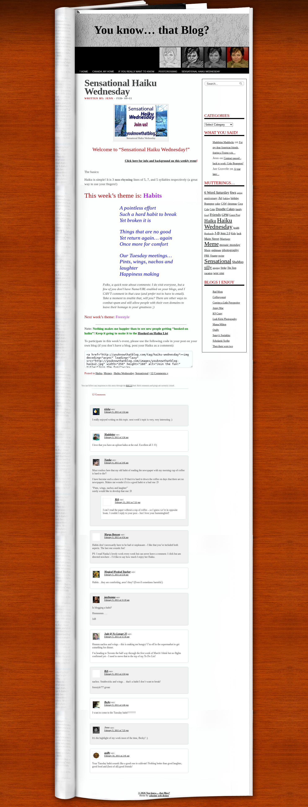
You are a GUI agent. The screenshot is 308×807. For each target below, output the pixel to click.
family (239, 209)
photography (230, 250)
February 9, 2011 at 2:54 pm (116, 674)
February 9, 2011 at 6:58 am (116, 574)
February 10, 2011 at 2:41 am (116, 756)
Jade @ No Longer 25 (115, 633)
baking (226, 198)
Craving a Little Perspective (226, 302)
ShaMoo (237, 262)
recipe (221, 255)
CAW (224, 203)
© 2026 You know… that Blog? (154, 793)
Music (207, 250)
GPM (225, 215)
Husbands (209, 233)
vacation (208, 273)
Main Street (211, 238)
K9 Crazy (217, 313)
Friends (215, 215)
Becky (107, 702)
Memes (108, 373)
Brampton (209, 203)
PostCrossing (168, 71)
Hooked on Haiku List (153, 333)
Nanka (107, 459)
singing (216, 268)
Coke (212, 209)
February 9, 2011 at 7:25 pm (116, 730)
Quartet (213, 255)
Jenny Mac (218, 308)
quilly (107, 752)
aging (239, 193)
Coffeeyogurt (219, 297)
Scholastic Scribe (221, 340)
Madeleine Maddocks (223, 142)
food (206, 215)
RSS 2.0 (129, 386)
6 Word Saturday (216, 193)
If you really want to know (136, 71)
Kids (233, 233)
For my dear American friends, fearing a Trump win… (228, 147)
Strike (223, 268)
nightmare (216, 250)
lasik (239, 233)
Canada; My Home (103, 71)
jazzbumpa (109, 597)
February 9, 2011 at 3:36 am (116, 437)
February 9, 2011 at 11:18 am (116, 600)
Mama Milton (219, 324)
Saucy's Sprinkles (221, 335)
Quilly (216, 329)
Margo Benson (112, 534)
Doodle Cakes (225, 209)
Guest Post (234, 215)
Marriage (225, 238)
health (236, 228)
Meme (211, 244)
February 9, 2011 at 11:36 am (116, 637)
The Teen (231, 267)
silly (208, 267)
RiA (117, 499)
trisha (107, 409)
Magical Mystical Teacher (117, 571)
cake (217, 203)
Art (220, 198)
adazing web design (159, 795)
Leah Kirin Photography (225, 319)
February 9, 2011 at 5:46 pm (116, 705)
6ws (233, 192)
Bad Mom (218, 291)
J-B (217, 233)
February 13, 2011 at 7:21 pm (127, 502)
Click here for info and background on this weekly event (161, 160)
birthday (235, 198)
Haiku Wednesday (124, 373)
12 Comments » (159, 373)
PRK (206, 255)
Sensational (142, 373)
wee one (218, 273)
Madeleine (109, 434)
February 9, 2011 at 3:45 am (116, 463)
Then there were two (223, 346)
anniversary (210, 198)
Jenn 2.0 (225, 233)
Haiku (99, 373)
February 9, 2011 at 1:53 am (116, 412)
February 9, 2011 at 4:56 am (116, 537)
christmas (232, 203)
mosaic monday (230, 245)
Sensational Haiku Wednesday (201, 71)
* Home (84, 71)
